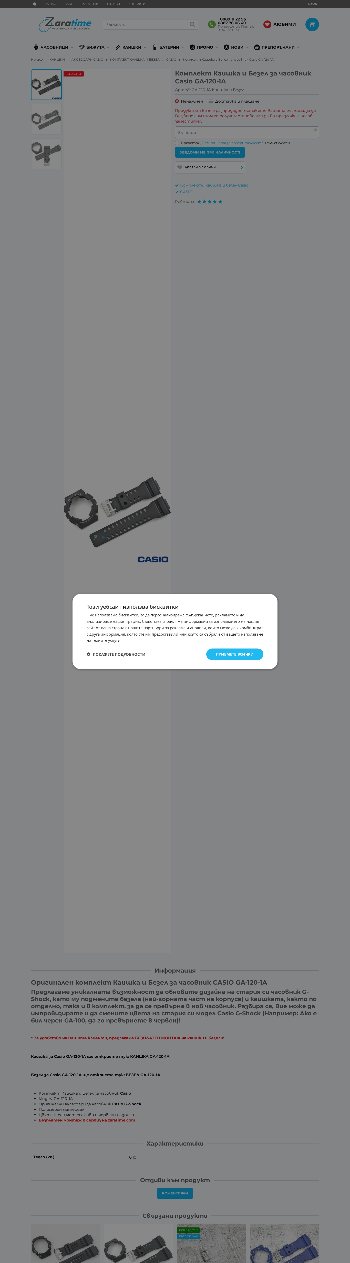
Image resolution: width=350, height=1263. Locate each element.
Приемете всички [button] (235, 654)
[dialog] (175, 631)
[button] (116, 654)
